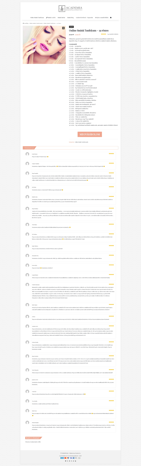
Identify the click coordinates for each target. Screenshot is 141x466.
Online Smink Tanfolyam (37, 17)
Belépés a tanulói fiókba (101, 17)
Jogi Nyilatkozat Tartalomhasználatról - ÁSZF (70, 455)
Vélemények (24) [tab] (29, 148)
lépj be (36, 442)
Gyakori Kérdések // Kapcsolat (84, 17)
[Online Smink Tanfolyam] (70, 8)
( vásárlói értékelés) (113, 34)
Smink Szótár (61, 17)
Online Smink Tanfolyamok (36, 23)
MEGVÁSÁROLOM (90, 134)
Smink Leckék (51, 17)
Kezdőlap (26, 23)
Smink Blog (70, 17)
